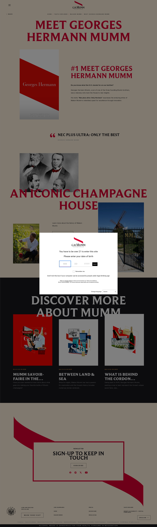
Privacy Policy (68, 280)
